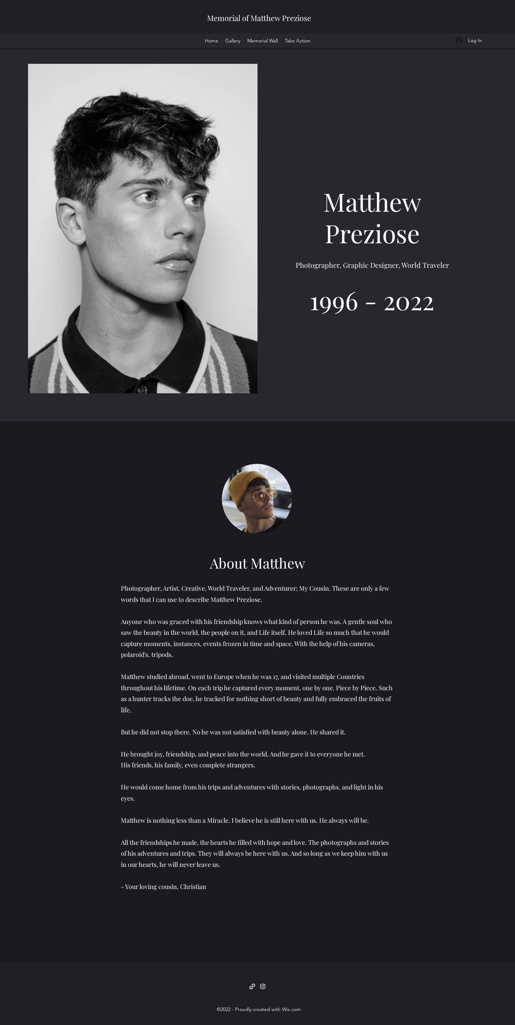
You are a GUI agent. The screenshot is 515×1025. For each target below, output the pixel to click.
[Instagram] (262, 986)
